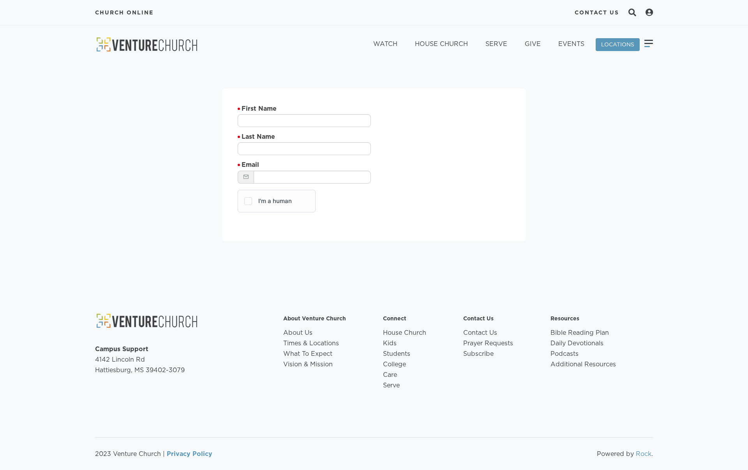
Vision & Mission (308, 364)
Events (571, 44)
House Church (441, 44)
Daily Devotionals (576, 343)
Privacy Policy (189, 454)
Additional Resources (583, 364)
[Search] (632, 12)
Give (533, 44)
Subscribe (478, 353)
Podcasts (564, 353)
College (394, 364)
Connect (394, 318)
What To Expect (307, 353)
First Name (259, 108)
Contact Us (597, 12)
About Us (297, 332)
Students (396, 353)
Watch (385, 44)
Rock (643, 454)
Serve (496, 44)
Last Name (258, 136)
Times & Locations (311, 343)
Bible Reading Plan (579, 332)
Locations (617, 44)
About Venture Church (314, 318)
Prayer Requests (488, 343)
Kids (390, 343)
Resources (564, 318)
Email (250, 164)
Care (390, 374)
